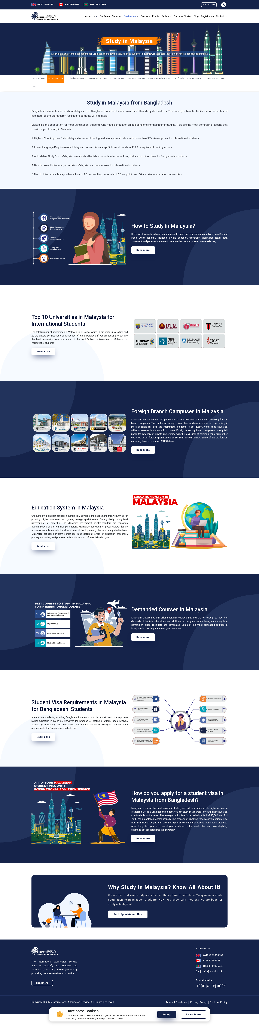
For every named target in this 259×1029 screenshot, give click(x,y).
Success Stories (182, 16)
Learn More (193, 1014)
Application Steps (194, 78)
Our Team (105, 16)
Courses (145, 16)
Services (116, 16)
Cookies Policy (219, 1002)
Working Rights (95, 78)
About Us (90, 16)
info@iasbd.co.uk (213, 971)
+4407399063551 (45, 4)
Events (155, 16)
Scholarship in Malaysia (76, 78)
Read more (143, 250)
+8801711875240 (98, 4)
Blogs (223, 78)
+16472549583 (72, 4)
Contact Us (222, 16)
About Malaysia (39, 78)
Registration (207, 16)
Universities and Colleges (159, 78)
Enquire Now (209, 4)
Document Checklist (136, 78)
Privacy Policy (198, 1002)
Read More (42, 983)
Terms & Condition (176, 1002)
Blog (196, 16)
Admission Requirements (114, 78)
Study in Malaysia (55, 78)
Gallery (166, 16)
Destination (130, 16)
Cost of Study (178, 78)
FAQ (34, 86)
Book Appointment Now (127, 914)
